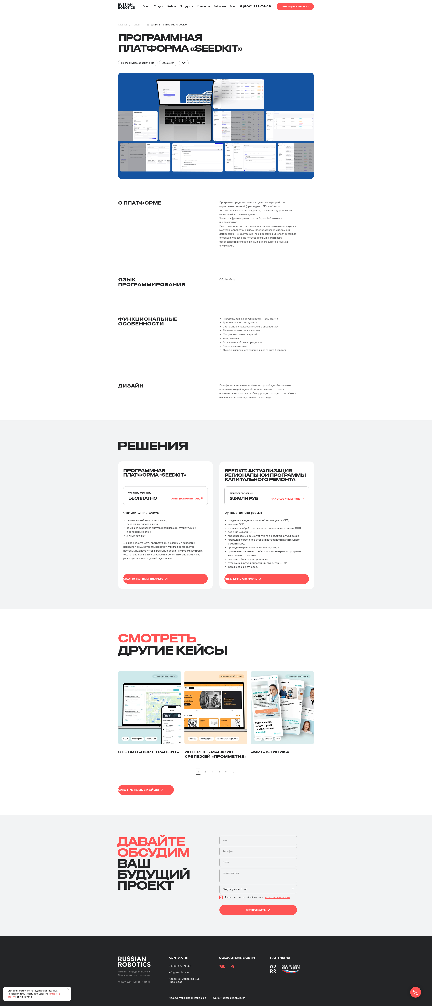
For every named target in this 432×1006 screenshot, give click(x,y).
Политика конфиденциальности (134, 971)
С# (183, 62)
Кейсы (136, 24)
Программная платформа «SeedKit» (166, 24)
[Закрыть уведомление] (68, 989)
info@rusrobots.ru (179, 972)
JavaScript (168, 62)
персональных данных (277, 897)
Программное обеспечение (137, 62)
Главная (123, 24)
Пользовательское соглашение (134, 975)
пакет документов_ (184, 498)
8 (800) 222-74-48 (180, 966)
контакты (178, 957)
